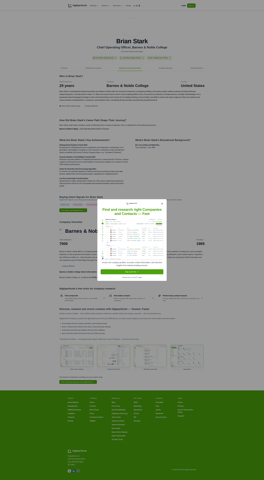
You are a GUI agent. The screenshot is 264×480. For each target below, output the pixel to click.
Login (140, 277)
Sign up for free (130, 272)
